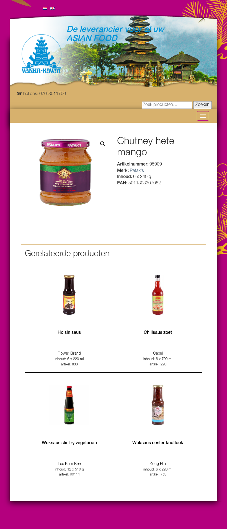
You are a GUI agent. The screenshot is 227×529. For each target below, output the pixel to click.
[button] (103, 144)
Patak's (137, 171)
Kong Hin (158, 464)
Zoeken (202, 105)
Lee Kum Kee (69, 464)
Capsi (158, 354)
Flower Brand (69, 354)
